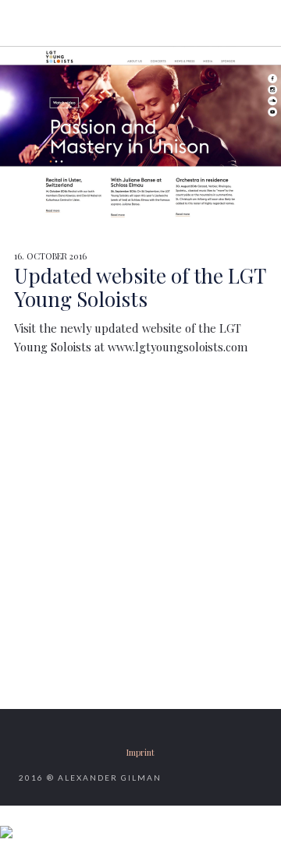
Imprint (140, 752)
